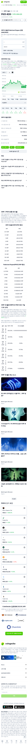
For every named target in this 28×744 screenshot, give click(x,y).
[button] (14, 151)
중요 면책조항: (4, 711)
